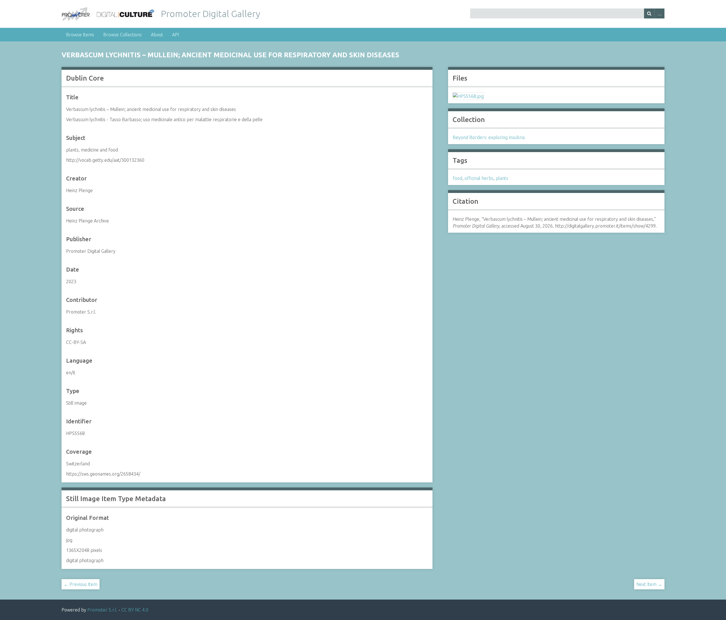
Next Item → (649, 584)
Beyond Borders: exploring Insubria (489, 137)
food (457, 178)
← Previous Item (80, 584)
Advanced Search (659, 13)
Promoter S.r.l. (102, 609)
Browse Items (80, 34)
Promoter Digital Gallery (210, 14)
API (175, 34)
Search (649, 13)
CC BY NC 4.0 (134, 609)
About (157, 34)
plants (502, 178)
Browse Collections (122, 34)
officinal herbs (479, 178)
